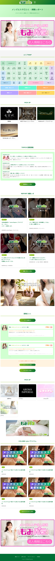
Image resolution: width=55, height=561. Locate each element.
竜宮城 (9, 121)
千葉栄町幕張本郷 (51, 78)
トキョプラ (45, 398)
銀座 (41, 78)
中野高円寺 (8, 68)
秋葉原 (41, 73)
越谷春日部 (41, 63)
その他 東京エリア (11, 63)
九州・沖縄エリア (45, 92)
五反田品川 (25, 78)
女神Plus (9, 398)
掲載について (17, 556)
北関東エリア (27, 87)
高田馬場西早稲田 (19, 68)
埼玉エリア (49, 63)
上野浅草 (41, 68)
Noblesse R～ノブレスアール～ (45, 121)
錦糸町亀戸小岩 (46, 73)
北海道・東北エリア (9, 87)
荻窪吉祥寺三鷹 (3, 68)
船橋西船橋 (52, 73)
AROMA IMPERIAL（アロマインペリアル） (23, 398)
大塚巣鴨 (30, 68)
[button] (53, 34)
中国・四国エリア (27, 92)
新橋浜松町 (30, 78)
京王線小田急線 (8, 73)
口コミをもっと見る (27, 370)
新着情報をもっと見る (27, 184)
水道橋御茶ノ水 (30, 73)
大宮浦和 (35, 63)
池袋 (25, 68)
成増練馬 (19, 63)
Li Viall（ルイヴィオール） (16, 327)
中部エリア (45, 87)
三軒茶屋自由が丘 (8, 78)
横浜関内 (14, 83)
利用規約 (38, 556)
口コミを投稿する (27, 320)
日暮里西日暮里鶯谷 (35, 68)
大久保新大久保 (13, 68)
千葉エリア (49, 82)
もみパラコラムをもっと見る (27, 511)
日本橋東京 (35, 78)
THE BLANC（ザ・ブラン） (9, 138)
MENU (35, 1)
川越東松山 (30, 63)
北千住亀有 (46, 68)
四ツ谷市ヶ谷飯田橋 (19, 73)
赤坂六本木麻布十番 (24, 73)
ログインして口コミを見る (27, 364)
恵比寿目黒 (19, 78)
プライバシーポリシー (31, 556)
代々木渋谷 (14, 78)
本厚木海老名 (3, 73)
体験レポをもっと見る (27, 271)
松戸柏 (52, 68)
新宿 (14, 73)
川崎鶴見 (19, 83)
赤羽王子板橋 (25, 63)
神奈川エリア (6, 82)
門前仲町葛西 (46, 78)
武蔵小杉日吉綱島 (3, 78)
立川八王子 (3, 63)
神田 (35, 73)
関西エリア (9, 92)
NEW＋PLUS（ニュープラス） (27, 121)
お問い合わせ (23, 556)
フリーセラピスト (36, 82)
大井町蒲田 (25, 83)
